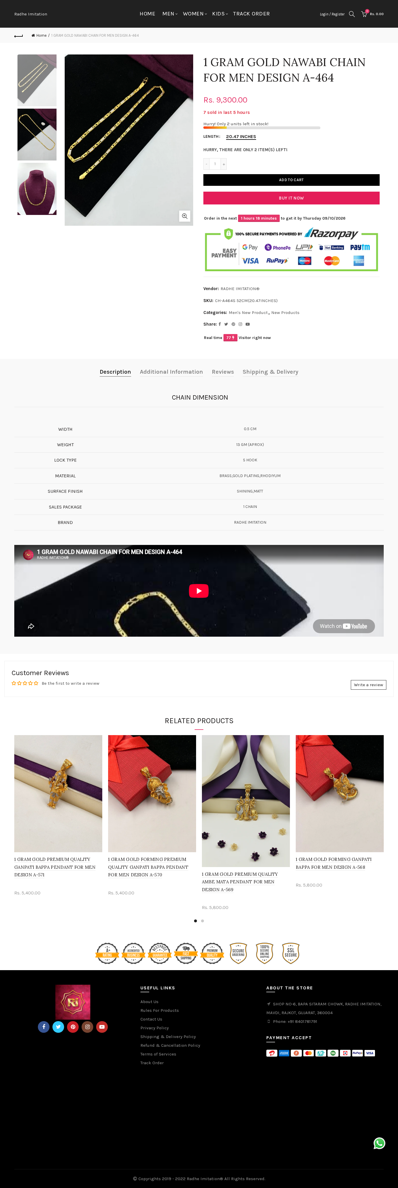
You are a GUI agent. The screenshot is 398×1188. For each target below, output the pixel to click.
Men (168, 13)
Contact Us (151, 1019)
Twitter (58, 1027)
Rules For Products (159, 1010)
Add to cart (291, 180)
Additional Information (171, 371)
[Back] (18, 35)
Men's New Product (248, 312)
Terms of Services (158, 1054)
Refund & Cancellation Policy (170, 1045)
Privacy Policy (154, 1027)
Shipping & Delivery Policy (168, 1036)
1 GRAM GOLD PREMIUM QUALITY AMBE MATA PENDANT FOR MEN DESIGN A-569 (240, 881)
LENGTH (211, 136)
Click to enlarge (184, 216)
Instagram (87, 1027)
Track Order (251, 13)
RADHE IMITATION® (240, 288)
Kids (218, 13)
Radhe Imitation (30, 14)
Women (193, 13)
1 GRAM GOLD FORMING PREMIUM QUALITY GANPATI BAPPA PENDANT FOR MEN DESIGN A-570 (148, 867)
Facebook (44, 1027)
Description (115, 371)
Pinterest (73, 1027)
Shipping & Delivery (270, 371)
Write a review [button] (368, 684)
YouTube (102, 1027)
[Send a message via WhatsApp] (379, 1143)
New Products (285, 312)
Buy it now (291, 198)
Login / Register (332, 14)
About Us (149, 1001)
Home (147, 13)
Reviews (223, 371)
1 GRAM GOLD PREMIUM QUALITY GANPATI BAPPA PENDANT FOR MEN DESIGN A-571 (55, 867)
